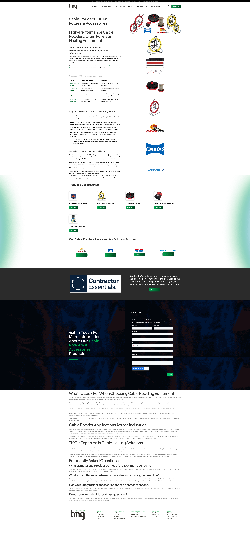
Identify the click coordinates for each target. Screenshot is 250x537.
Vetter (105, 65)
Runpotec (100, 65)
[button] (106, 6)
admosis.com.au (143, 530)
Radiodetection (73, 67)
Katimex (110, 65)
